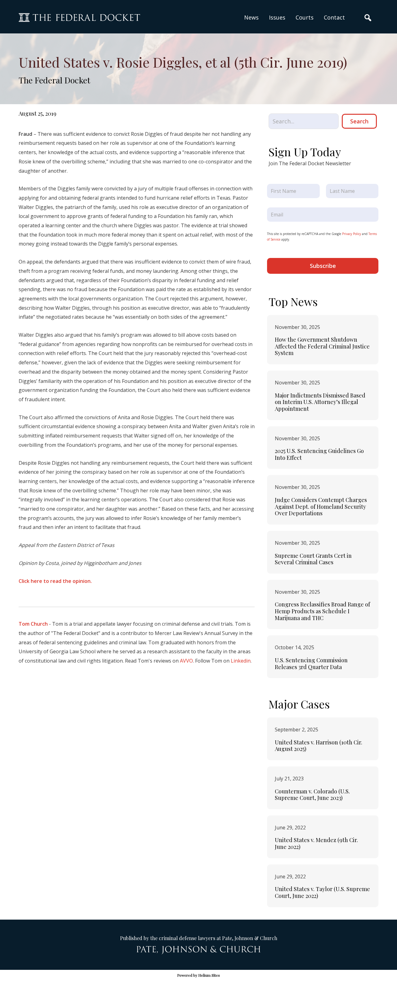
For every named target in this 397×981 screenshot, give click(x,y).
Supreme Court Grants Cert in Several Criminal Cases (313, 559)
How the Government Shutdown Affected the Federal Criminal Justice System (322, 346)
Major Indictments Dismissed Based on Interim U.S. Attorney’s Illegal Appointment (320, 402)
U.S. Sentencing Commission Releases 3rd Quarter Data (311, 663)
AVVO (186, 660)
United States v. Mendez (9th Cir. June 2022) (316, 843)
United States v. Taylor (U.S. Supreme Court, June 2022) (322, 892)
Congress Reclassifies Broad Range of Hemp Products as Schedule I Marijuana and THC (322, 611)
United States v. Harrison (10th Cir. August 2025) (318, 746)
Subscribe (323, 265)
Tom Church (33, 623)
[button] (277, 17)
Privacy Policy (351, 234)
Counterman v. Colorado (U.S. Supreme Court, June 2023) (312, 795)
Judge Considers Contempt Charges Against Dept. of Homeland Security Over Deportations (321, 506)
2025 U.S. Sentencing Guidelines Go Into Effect (319, 454)
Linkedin (241, 660)
